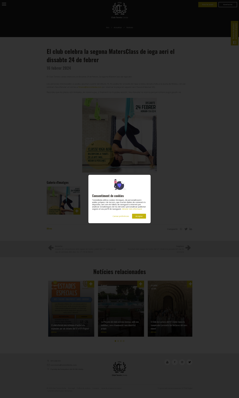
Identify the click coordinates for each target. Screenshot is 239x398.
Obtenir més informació (132, 209)
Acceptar (139, 216)
